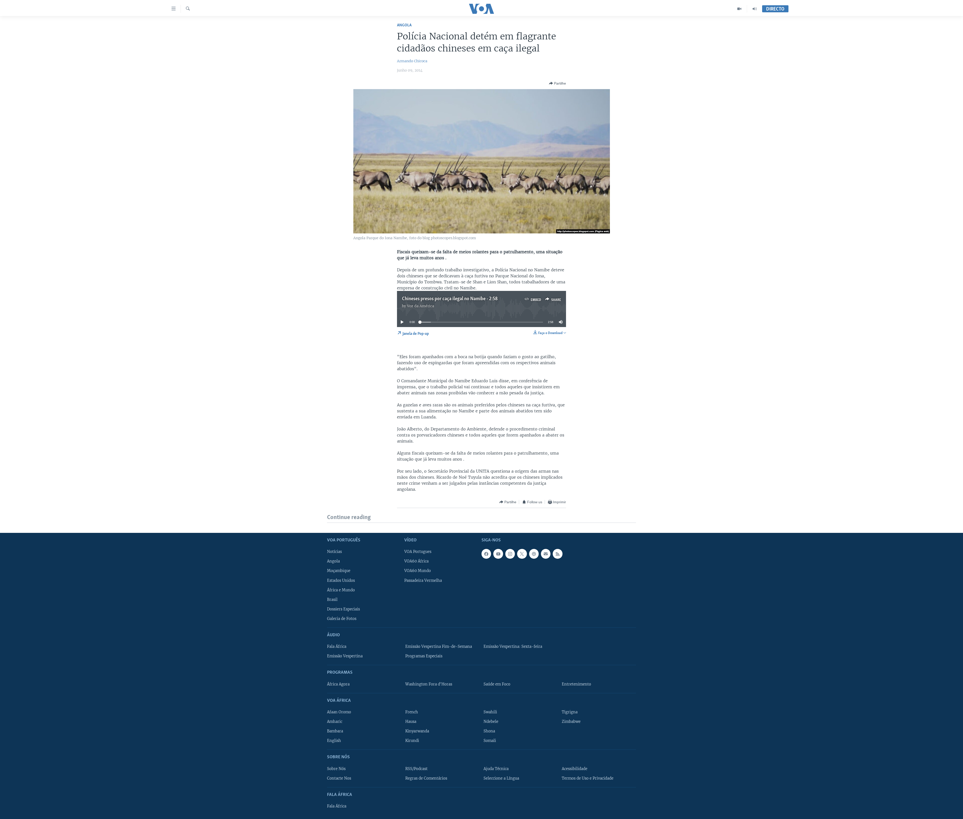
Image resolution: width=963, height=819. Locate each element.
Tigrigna (570, 712)
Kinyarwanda (417, 731)
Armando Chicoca (412, 61)
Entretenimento (576, 684)
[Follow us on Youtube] (498, 553)
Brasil (332, 599)
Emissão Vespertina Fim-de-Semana (438, 646)
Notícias (334, 551)
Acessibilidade (574, 768)
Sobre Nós (336, 768)
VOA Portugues (417, 551)
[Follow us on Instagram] (510, 553)
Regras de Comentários (426, 778)
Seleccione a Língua (501, 778)
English (334, 740)
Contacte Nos (339, 778)
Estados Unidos (341, 580)
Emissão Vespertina (345, 656)
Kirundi (412, 740)
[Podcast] (534, 553)
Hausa (410, 721)
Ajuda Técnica (496, 768)
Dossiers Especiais (343, 609)
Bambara (335, 731)
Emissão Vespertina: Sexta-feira (513, 646)
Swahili (490, 712)
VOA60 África (416, 561)
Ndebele (491, 721)
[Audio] (754, 9)
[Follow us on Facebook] (486, 553)
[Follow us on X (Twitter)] (522, 553)
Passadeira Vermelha (423, 580)
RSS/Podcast (416, 768)
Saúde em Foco (497, 684)
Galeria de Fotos (341, 618)
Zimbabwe (571, 721)
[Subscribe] (545, 553)
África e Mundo (341, 590)
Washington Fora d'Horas (428, 684)
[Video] (739, 9)
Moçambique (338, 571)
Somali (490, 740)
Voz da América (420, 306)
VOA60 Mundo (417, 571)
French (411, 712)
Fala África (336, 646)
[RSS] (557, 553)
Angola (404, 25)
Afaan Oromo (339, 712)
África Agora (338, 684)
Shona (489, 731)
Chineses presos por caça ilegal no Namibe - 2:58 (450, 298)
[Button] (557, 83)
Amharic (334, 721)
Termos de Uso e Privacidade (587, 778)
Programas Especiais (423, 656)
